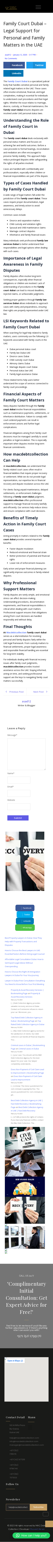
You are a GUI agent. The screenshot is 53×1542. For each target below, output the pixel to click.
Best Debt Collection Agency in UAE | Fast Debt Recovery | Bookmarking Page (27, 1104)
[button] (14, 65)
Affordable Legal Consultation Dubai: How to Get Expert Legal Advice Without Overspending (24, 963)
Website (11, 800)
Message (12, 735)
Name (10, 773)
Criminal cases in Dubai (29, 1048)
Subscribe (38, 1507)
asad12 (26, 701)
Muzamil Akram (37, 1529)
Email (10, 786)
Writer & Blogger (26, 705)
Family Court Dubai (18, 81)
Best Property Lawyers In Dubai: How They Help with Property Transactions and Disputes (23, 941)
